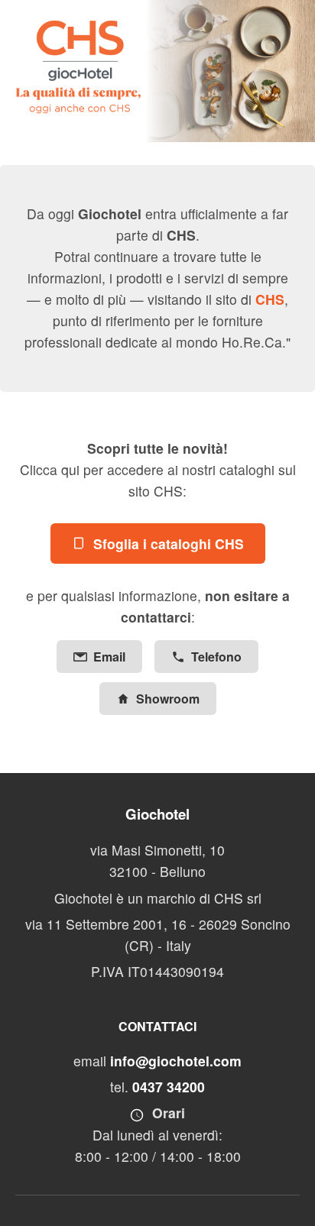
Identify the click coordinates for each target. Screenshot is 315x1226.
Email (109, 656)
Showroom (168, 698)
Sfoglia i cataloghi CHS (168, 543)
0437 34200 (168, 1086)
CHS (269, 299)
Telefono (216, 656)
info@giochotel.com (176, 1060)
